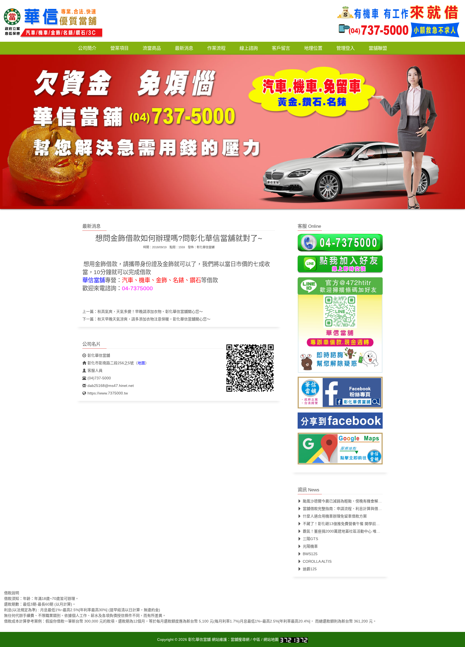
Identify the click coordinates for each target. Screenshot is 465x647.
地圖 (141, 363)
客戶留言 (281, 48)
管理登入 (345, 48)
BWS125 (310, 554)
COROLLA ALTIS (317, 561)
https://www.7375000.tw (107, 393)
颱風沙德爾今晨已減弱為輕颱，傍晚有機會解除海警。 (348, 501)
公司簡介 (87, 48)
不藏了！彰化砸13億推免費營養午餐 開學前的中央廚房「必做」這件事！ (364, 524)
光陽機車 (310, 546)
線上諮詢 (248, 48)
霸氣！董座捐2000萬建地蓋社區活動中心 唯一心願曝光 (349, 531)
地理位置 (313, 48)
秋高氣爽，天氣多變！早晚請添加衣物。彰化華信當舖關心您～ (150, 311)
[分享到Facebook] (340, 422)
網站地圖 (271, 640)
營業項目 (119, 48)
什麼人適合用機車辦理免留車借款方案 (335, 516)
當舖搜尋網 (240, 640)
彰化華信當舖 (205, 247)
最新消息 (184, 48)
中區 (256, 640)
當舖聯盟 (378, 48)
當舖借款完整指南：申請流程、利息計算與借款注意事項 (350, 509)
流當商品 (152, 48)
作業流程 (216, 48)
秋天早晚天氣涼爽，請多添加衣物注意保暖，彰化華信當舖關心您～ (153, 319)
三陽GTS (310, 539)
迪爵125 (310, 569)
